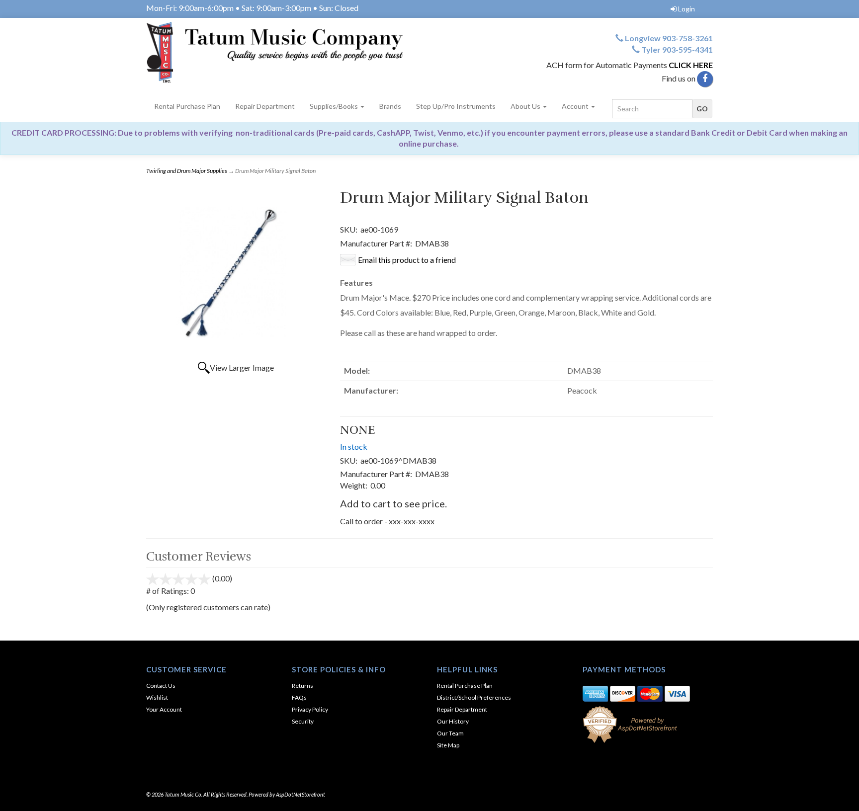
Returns (302, 685)
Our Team (450, 733)
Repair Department (265, 106)
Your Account (164, 709)
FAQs (299, 697)
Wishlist (157, 697)
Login (686, 8)
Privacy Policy (310, 709)
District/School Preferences (474, 697)
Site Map (448, 745)
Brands (390, 106)
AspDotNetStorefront (300, 794)
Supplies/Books (334, 106)
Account (576, 106)
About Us (526, 106)
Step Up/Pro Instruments (456, 106)
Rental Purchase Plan (187, 106)
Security (303, 721)
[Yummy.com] (284, 52)
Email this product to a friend (407, 259)
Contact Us (160, 685)
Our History (453, 721)
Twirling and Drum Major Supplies (186, 170)
